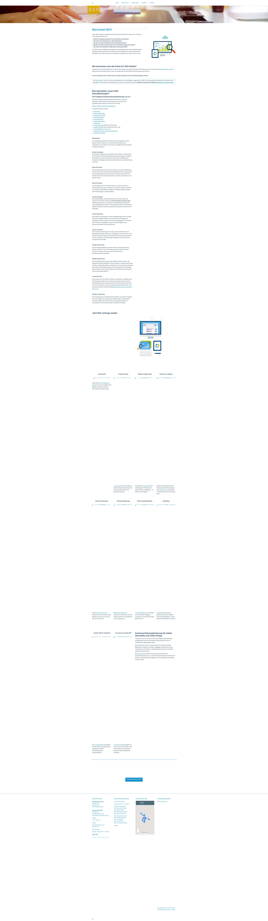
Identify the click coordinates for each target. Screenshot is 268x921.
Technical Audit (123, 374)
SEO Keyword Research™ (120, 813)
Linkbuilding (97, 123)
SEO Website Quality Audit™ (121, 811)
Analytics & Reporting (99, 133)
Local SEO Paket (98, 744)
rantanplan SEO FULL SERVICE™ (122, 804)
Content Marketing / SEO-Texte (102, 129)
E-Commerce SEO (99, 125)
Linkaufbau (166, 501)
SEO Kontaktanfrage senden (134, 779)
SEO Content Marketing (144, 501)
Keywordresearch (98, 119)
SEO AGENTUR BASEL (119, 801)
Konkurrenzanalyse (99, 117)
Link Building (160, 613)
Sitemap (116, 825)
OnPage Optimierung (123, 501)
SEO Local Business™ (119, 821)
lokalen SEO (141, 645)
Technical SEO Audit (99, 113)
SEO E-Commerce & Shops (120, 823)
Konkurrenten (163, 490)
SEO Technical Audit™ (119, 810)
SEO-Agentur (99, 80)
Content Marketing (140, 613)
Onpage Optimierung (99, 121)
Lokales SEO (97, 127)
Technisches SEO (118, 486)
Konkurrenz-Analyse (166, 374)
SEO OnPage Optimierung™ (120, 816)
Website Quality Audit (99, 115)
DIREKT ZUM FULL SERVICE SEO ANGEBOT (104, 106)
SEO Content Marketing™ (120, 817)
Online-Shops (141, 653)
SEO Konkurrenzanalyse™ (120, 806)
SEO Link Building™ (118, 819)
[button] (246, 2)
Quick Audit (97, 111)
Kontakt (173, 909)
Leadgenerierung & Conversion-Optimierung (106, 131)
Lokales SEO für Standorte (101, 633)
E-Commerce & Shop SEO (123, 633)
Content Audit (147, 486)
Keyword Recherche (101, 501)
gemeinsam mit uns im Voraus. (165, 82)
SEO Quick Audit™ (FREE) (120, 808)
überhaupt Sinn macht (165, 69)
